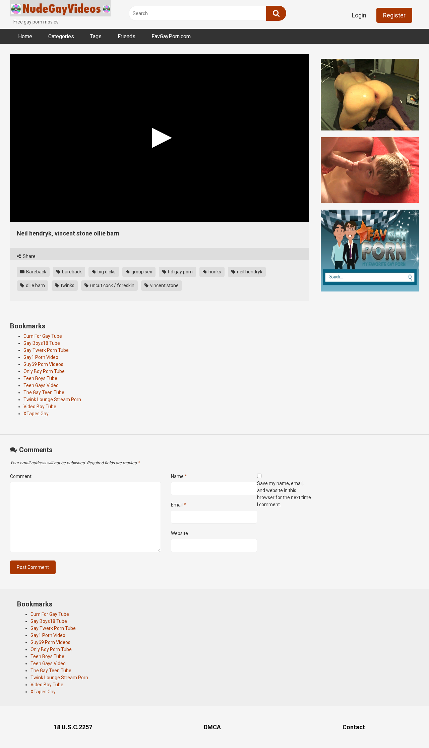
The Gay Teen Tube (43, 392)
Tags (96, 36)
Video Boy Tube (39, 406)
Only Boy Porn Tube (44, 371)
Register (394, 15)
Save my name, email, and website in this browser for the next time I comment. (284, 494)
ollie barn (35, 285)
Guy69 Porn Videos (43, 364)
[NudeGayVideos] (60, 9)
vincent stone (164, 285)
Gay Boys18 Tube (41, 343)
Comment (21, 476)
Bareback (35, 271)
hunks (214, 271)
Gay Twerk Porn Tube (46, 350)
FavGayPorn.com (171, 36)
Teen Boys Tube (40, 378)
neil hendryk (249, 271)
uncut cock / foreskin (111, 285)
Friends (126, 36)
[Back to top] (406, 728)
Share (29, 256)
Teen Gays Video (41, 385)
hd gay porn (180, 271)
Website (179, 533)
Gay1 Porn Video (40, 357)
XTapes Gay (36, 413)
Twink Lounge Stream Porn (52, 399)
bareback (71, 271)
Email (178, 504)
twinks (67, 285)
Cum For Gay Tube (42, 336)
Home (25, 36)
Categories (61, 36)
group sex (141, 271)
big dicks (106, 271)
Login (359, 15)
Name (179, 476)
